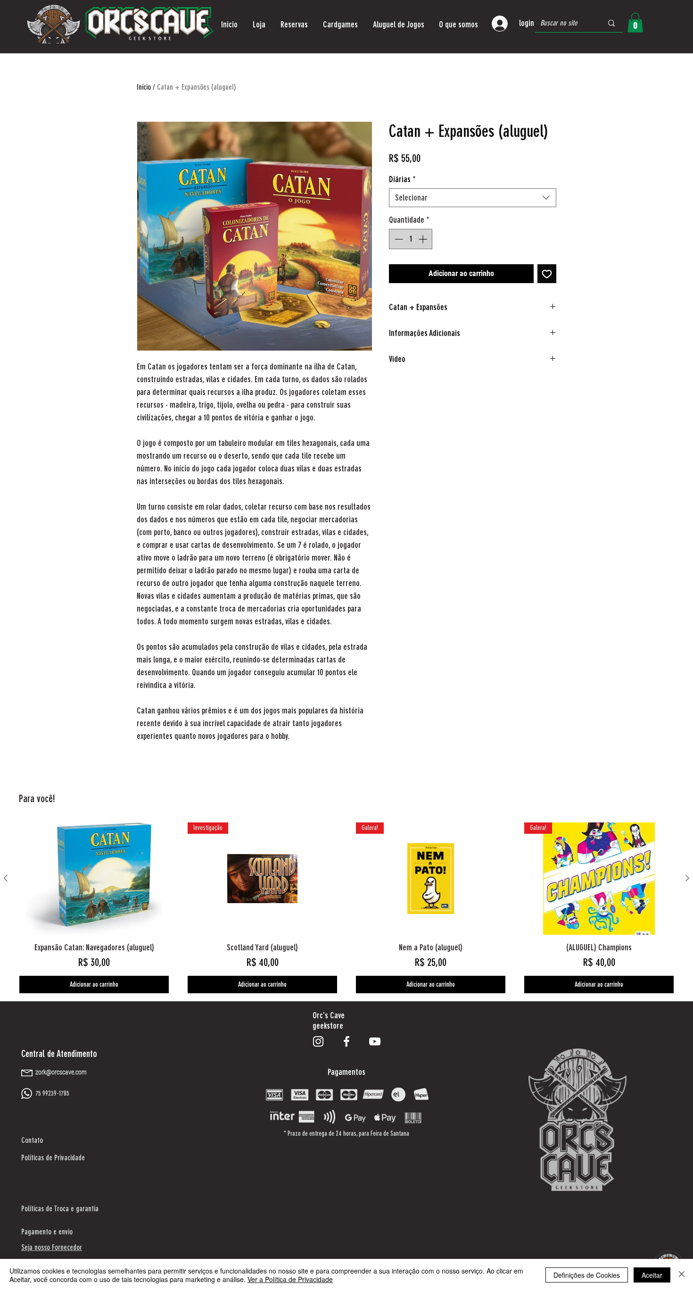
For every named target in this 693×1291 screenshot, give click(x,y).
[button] (259, 24)
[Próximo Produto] (687, 878)
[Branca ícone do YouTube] (375, 1041)
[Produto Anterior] (5, 878)
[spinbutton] (410, 239)
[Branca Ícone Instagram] (318, 1041)
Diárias (402, 179)
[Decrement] (397, 239)
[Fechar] (681, 1274)
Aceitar (652, 1275)
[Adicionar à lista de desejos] (546, 273)
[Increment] (423, 239)
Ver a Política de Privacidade (290, 1279)
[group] (346, 908)
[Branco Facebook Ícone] (346, 1041)
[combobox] (472, 197)
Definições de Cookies (586, 1275)
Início (144, 87)
